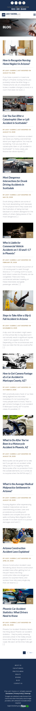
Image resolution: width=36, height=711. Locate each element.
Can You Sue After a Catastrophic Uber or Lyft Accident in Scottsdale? (16, 119)
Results (18, 674)
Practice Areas (18, 671)
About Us (18, 665)
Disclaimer (9, 693)
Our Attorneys (18, 668)
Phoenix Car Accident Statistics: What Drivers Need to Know (15, 612)
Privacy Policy (18, 693)
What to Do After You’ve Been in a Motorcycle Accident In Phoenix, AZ (16, 444)
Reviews (18, 677)
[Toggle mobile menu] (34, 14)
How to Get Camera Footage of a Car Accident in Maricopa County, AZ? (17, 377)
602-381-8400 (18, 9)
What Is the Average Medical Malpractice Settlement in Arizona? (18, 487)
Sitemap (27, 693)
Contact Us (18, 683)
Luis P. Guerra (10, 70)
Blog (18, 680)
